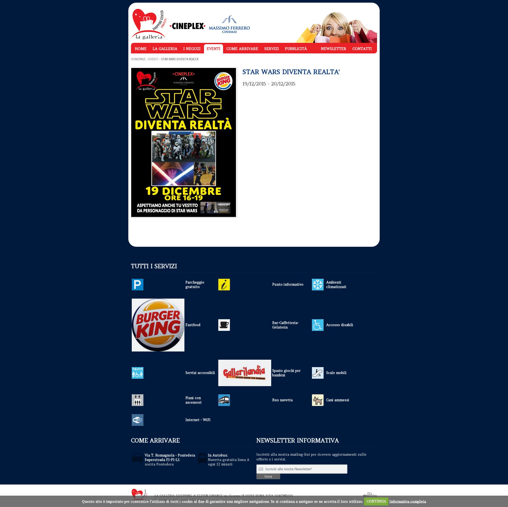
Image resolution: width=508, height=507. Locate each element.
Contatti (362, 48)
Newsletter (333, 48)
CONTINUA (376, 501)
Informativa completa (407, 501)
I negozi (192, 48)
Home (141, 48)
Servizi (271, 48)
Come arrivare (242, 48)
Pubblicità (296, 48)
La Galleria (165, 48)
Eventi (213, 48)
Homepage (138, 59)
